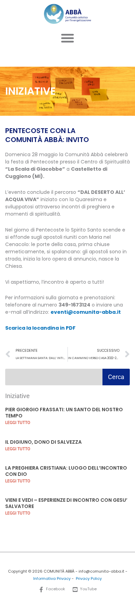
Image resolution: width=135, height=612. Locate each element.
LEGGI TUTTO (17, 422)
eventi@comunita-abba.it (86, 312)
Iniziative (17, 395)
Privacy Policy (89, 578)
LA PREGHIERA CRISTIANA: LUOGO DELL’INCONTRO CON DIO (66, 471)
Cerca (116, 376)
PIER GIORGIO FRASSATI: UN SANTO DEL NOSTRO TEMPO (64, 412)
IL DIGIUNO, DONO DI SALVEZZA (43, 442)
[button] (67, 38)
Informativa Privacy (52, 578)
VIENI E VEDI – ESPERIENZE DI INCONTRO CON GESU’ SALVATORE (66, 503)
